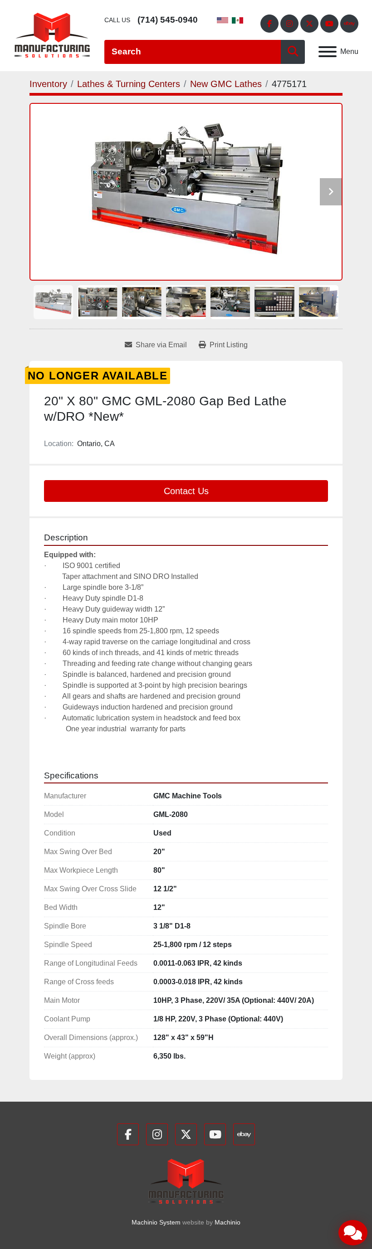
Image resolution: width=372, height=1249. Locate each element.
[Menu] (327, 51)
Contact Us (186, 491)
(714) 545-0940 (167, 19)
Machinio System (156, 1222)
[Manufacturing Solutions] (185, 1181)
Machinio (227, 1222)
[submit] (293, 52)
